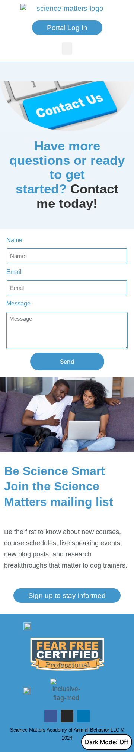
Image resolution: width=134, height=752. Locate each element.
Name (14, 240)
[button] (67, 48)
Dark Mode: (101, 742)
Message (18, 303)
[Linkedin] (83, 716)
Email (14, 272)
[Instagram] (67, 716)
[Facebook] (50, 716)
